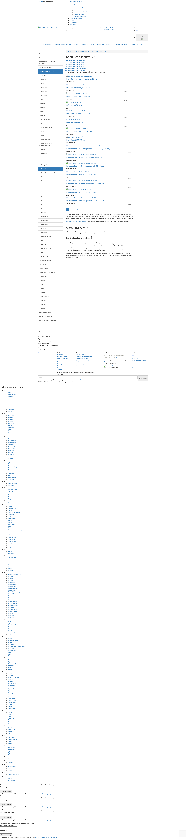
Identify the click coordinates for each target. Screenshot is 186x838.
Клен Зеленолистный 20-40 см (74, 64)
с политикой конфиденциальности (84, 380)
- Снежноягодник (45, 248)
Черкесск (10, 753)
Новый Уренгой (12, 611)
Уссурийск (11, 731)
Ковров (10, 526)
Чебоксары (11, 747)
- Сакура (42, 292)
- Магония (43, 201)
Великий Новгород (13, 439)
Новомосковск (12, 600)
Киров (10, 522)
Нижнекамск (12, 590)
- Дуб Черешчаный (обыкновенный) (45, 144)
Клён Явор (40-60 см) (74, 122)
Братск (10, 433)
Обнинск (10, 621)
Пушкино (10, 654)
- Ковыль (42, 181)
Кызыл (10, 547)
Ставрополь (11, 699)
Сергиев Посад (12, 689)
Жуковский (11, 485)
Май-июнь (54, 345)
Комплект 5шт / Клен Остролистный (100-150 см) (86, 200)
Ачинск (10, 411)
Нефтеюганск (12, 586)
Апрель (42, 345)
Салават (10, 673)
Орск (9, 635)
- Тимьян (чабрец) (45, 260)
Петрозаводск (12, 644)
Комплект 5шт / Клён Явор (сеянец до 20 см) (84, 157)
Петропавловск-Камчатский (16, 646)
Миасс (10, 563)
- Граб (41, 123)
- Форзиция (43, 268)
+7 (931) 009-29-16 (110, 27)
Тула (9, 722)
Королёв (10, 534)
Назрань (10, 576)
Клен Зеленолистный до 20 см (74, 62)
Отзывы (72, 20)
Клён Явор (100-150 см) (75, 139)
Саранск (10, 679)
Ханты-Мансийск (13, 739)
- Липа (42, 189)
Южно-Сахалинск (13, 774)
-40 (40, 350)
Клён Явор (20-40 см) (74, 105)
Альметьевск (12, 394)
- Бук (41, 99)
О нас (76, 5)
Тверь (9, 716)
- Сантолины (44, 296)
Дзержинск (11, 464)
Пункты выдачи (79, 13)
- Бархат (42, 79)
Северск (10, 687)
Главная (70, 51)
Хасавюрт (11, 741)
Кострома (11, 536)
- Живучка (43, 153)
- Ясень (42, 284)
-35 (44, 350)
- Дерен (42, 131)
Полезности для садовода (47, 320)
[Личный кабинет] (138, 28)
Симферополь (12, 693)
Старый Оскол (12, 700)
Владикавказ (12, 442)
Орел (9, 629)
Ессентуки (11, 479)
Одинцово (11, 623)
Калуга (10, 510)
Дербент (10, 462)
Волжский (11, 450)
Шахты (10, 759)
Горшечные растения (136, 44)
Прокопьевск (12, 650)
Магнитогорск (12, 557)
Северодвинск (12, 685)
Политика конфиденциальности (139, 359)
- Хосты (42, 308)
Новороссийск (12, 602)
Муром (10, 569)
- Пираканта (43, 224)
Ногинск (10, 613)
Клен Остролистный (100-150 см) (79, 131)
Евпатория (11, 474)
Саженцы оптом (44, 328)
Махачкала (11, 561)
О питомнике (74, 3)
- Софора (43, 252)
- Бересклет (43, 87)
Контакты (73, 24)
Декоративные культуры (104, 44)
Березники (11, 427)
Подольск (11, 648)
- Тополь (42, 264)
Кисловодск (11, 524)
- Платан (42, 228)
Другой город (108, 362)
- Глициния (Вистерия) (47, 119)
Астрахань (11, 410)
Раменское (11, 660)
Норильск (11, 615)
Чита (9, 755)
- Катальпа (43, 161)
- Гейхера (43, 115)
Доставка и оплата (76, 1)
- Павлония (43, 217)
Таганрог (10, 712)
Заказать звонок (109, 29)
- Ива (41, 288)
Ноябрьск (11, 617)
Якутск (10, 778)
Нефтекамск (12, 584)
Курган (10, 543)
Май (47, 345)
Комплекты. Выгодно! (46, 54)
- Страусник (43, 256)
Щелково (10, 763)
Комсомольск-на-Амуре (15, 530)
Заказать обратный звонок (113, 366)
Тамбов (10, 714)
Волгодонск (11, 448)
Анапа (10, 398)
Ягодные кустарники (87, 44)
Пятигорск (11, 656)
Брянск (10, 435)
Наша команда (78, 7)
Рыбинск (10, 667)
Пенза (10, 638)
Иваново (10, 495)
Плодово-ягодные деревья (84, 356)
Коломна (10, 528)
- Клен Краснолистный (47, 173)
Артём (10, 406)
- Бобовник (43, 95)
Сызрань (10, 706)
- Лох (41, 193)
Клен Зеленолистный (99, 51)
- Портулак (43, 232)
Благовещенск (12, 431)
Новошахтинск (12, 609)
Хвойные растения (121, 44)
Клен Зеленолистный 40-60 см (74, 66)
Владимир (11, 444)
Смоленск (11, 695)
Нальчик (10, 578)
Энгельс (10, 770)
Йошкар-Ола (12, 503)
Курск (9, 545)
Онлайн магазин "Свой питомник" (77, 221)
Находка (10, 580)
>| (77, 209)
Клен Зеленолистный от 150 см (75, 70)
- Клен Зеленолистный (47, 169)
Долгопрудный (12, 468)
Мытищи (10, 571)
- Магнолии (43, 197)
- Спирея (42, 304)
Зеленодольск (12, 489)
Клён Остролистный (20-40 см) (78, 96)
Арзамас (10, 402)
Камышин (11, 514)
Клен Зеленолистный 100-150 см (75, 68)
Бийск (9, 429)
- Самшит (42, 240)
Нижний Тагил (12, 594)
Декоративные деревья (47, 341)
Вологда (10, 452)
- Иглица (42, 157)
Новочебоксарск (13, 605)
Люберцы (11, 553)
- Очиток (42, 213)
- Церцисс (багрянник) (47, 272)
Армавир (10, 404)
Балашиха (11, 417)
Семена (78, 366)
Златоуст (10, 491)
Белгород (11, 423)
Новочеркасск (12, 607)
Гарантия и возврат (80, 16)
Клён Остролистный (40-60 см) (78, 113)
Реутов (10, 662)
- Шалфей (43, 276)
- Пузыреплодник (45, 236)
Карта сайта (136, 368)
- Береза (42, 83)
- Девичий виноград (46, 127)
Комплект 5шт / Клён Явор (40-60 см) (81, 192)
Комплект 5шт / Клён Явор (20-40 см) (81, 174)
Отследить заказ (79, 15)
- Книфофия (43, 177)
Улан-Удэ (11, 728)
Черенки (42, 324)
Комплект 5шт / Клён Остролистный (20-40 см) (85, 166)
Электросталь (12, 766)
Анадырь (10, 396)
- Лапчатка (43, 185)
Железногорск (12, 483)
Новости (76, 9)
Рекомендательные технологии (138, 364)
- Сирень (42, 300)
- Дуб (41, 135)
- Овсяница (43, 209)
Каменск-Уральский (14, 512)
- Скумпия (43, 244)
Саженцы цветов (46, 44)
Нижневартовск (12, 588)
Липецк (10, 551)
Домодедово (12, 470)
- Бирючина (43, 91)
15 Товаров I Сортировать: (78, 72)
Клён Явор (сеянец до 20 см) (78, 87)
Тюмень (40, 1)
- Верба (42, 107)
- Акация (42, 75)
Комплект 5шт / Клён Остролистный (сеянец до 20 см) (88, 148)
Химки (10, 743)
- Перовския (43, 221)
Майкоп (10, 559)
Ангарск (10, 400)
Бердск (10, 425)
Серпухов (11, 691)
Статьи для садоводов (81, 11)
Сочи (9, 697)
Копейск (10, 532)
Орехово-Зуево (12, 633)
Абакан (10, 392)
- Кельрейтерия (44, 165)
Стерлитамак (12, 702)
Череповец (11, 751)
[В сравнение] (126, 91)
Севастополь (12, 683)
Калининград (12, 508)
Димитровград (12, 466)
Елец (9, 475)
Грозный (10, 458)
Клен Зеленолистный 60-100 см (75, 60)
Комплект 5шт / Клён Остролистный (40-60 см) (85, 183)
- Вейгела (43, 103)
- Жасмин (43, 149)
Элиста (10, 768)
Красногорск (12, 538)
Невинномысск (12, 582)
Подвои (41, 332)
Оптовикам (73, 22)
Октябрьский (12, 625)
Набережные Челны (14, 574)
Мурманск (11, 567)
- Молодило (43, 205)
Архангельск (12, 408)
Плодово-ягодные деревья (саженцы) (66, 44)
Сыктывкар (11, 708)
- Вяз (41, 111)
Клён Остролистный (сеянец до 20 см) (81, 78)
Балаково (11, 415)
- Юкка (42, 280)
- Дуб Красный (44, 139)
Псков (9, 652)
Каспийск (11, 516)
